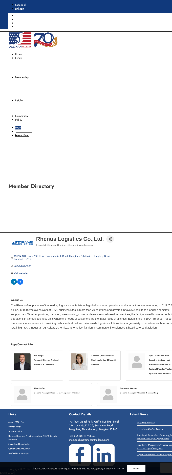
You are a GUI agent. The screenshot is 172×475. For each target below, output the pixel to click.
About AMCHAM (16, 422)
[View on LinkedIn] (14, 283)
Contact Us (21, 23)
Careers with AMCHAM (19, 448)
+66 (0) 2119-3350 (85, 436)
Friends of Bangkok (146, 422)
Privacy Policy (14, 426)
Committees (21, 19)
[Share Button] (110, 239)
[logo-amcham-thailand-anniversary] (33, 47)
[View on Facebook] (20, 283)
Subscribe (20, 27)
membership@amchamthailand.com (89, 440)
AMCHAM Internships (18, 453)
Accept (136, 468)
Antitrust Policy (15, 431)
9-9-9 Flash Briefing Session (150, 428)
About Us (20, 15)
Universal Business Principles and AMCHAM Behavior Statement (32, 437)
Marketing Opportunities (19, 444)
